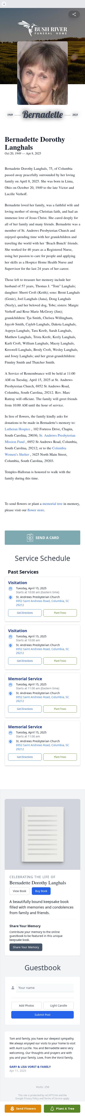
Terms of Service (53, 1098)
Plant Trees (60, 612)
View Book (19, 891)
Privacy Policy (31, 1098)
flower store (35, 509)
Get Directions (25, 612)
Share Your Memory (26, 947)
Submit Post (42, 1015)
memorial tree (52, 503)
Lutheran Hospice (18, 428)
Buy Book (41, 891)
